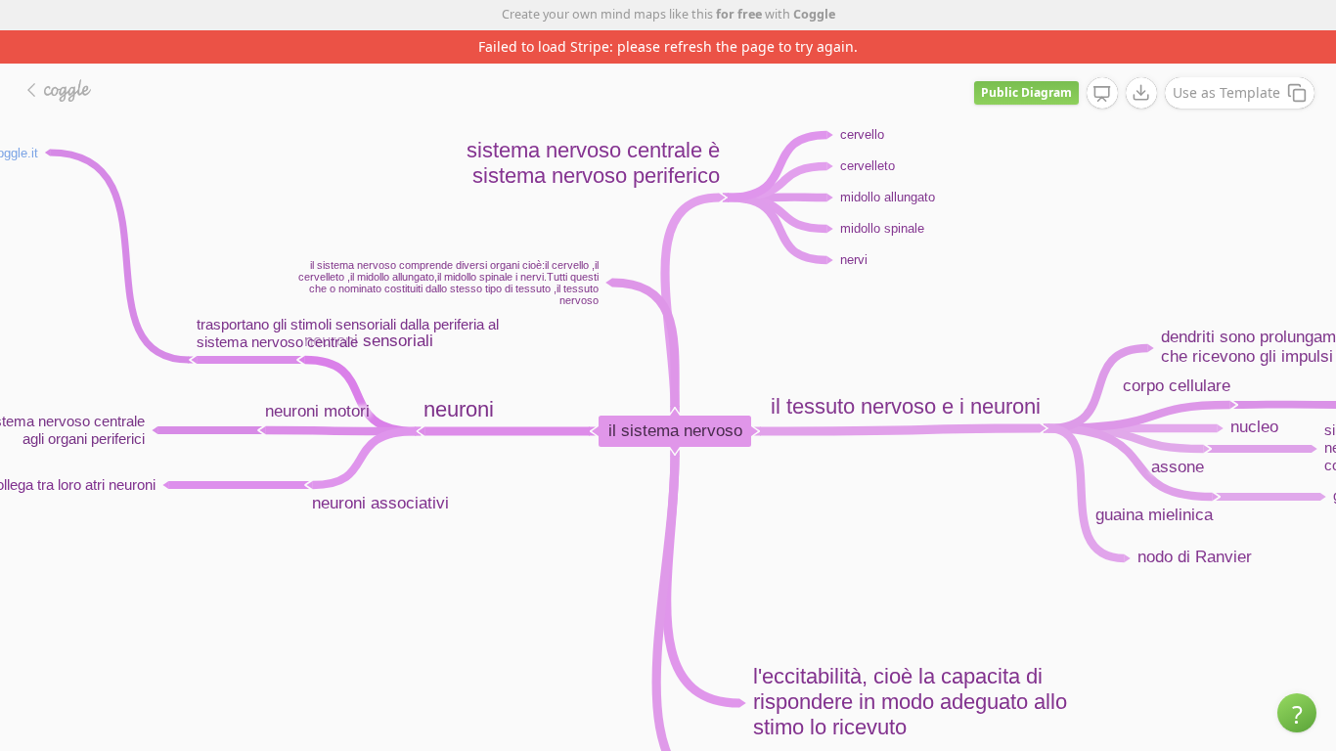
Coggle (814, 14)
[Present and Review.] (1102, 94)
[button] (1296, 712)
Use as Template (1226, 92)
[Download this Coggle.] (1141, 93)
